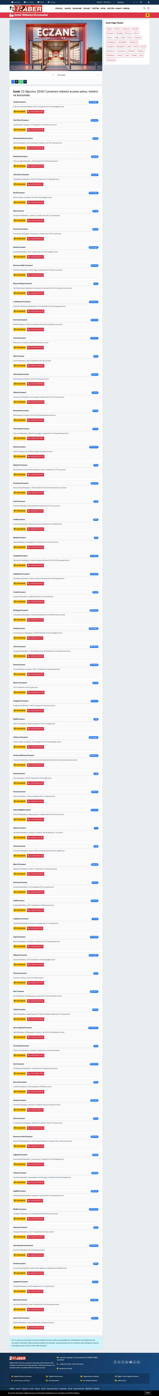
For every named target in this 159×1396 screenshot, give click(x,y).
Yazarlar (53, 2)
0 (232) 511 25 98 (37, 837)
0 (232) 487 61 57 (37, 293)
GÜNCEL (59, 8)
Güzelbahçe (111, 42)
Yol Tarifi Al (20, 111)
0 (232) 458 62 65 (37, 892)
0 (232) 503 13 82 (37, 620)
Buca (136, 33)
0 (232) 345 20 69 (37, 874)
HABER (12, 1389)
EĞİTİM (95, 8)
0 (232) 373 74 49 (37, 1146)
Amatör (18, 1389)
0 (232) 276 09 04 (37, 366)
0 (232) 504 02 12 (37, 583)
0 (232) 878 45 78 (37, 311)
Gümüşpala (111, 60)
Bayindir (126, 29)
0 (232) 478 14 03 (37, 710)
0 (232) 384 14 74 (37, 729)
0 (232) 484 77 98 (37, 692)
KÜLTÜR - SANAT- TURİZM (118, 8)
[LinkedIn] (127, 1362)
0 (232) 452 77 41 (37, 983)
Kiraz (136, 46)
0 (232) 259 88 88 (37, 384)
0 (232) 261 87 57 (37, 257)
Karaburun (133, 42)
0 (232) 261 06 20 (37, 239)
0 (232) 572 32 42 (37, 1128)
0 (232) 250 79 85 (37, 438)
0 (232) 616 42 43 (37, 1164)
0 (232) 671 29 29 (37, 1273)
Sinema (37, 1389)
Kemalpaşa (120, 46)
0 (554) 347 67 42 (37, 456)
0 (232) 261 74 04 (37, 202)
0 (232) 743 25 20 (37, 1219)
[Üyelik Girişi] (147, 2)
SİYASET (87, 8)
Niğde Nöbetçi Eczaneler (23, 1376)
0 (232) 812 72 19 (37, 511)
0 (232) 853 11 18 (36, 928)
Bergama (110, 33)
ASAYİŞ (68, 8)
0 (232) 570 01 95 (37, 166)
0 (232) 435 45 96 (37, 130)
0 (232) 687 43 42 (37, 1055)
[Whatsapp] (134, 1362)
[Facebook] (115, 1362)
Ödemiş (141, 51)
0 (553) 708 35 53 (37, 765)
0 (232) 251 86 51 (37, 1110)
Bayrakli (135, 29)
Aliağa (109, 29)
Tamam (147, 1393)
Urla (141, 55)
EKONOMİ (77, 8)
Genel (43, 1389)
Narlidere (131, 51)
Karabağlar (123, 42)
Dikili (123, 37)
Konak (143, 46)
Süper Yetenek (79, 1389)
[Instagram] (123, 1362)
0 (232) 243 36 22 (37, 747)
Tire (127, 55)
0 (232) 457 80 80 (37, 601)
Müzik (70, 1389)
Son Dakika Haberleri (90, 1380)
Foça (129, 37)
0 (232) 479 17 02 (37, 493)
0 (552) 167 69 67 (37, 819)
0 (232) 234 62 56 (37, 1037)
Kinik (129, 46)
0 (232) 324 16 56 (37, 565)
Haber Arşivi (122, 1380)
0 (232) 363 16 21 (36, 184)
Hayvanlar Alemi (52, 1389)
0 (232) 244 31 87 (37, 420)
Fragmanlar (63, 1389)
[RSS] (138, 1362)
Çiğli (116, 37)
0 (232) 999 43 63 (37, 111)
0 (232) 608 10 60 (37, 783)
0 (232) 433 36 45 (37, 220)
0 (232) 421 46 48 (37, 148)
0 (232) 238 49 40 (37, 1001)
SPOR (103, 8)
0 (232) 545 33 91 (37, 801)
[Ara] (144, 8)
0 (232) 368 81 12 (37, 946)
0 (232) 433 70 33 (37, 329)
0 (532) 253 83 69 (37, 547)
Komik (31, 1389)
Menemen (121, 51)
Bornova (128, 33)
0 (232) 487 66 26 (37, 1091)
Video (42, 2)
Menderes (110, 51)
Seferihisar (111, 55)
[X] (119, 1362)
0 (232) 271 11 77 (36, 638)
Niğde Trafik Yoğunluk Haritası (127, 1376)
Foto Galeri (30, 2)
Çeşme (109, 37)
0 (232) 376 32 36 (37, 856)
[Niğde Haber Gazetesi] (26, 8)
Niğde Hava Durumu (56, 1376)
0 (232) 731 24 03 (37, 1255)
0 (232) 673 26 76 (37, 529)
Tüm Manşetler (53, 1380)
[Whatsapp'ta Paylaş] (21, 82)
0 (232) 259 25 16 (37, 1327)
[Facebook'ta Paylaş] (12, 82)
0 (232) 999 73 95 (37, 1073)
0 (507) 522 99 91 (37, 656)
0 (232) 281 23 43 (37, 347)
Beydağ (119, 33)
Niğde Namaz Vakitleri (91, 1376)
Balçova (117, 29)
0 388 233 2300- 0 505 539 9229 (71, 1364)
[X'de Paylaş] (16, 82)
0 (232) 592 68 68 (37, 1182)
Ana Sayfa (16, 2)
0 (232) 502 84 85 (37, 402)
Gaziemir (138, 37)
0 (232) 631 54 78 (37, 1309)
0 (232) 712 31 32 (36, 1291)
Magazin (25, 1389)
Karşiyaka (110, 46)
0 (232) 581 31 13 (36, 1200)
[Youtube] (130, 1362)
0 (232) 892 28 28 (37, 1019)
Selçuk (120, 55)
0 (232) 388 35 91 (37, 275)
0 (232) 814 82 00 (37, 474)
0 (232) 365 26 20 (37, 674)
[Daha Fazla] (25, 82)
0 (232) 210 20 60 (37, 964)
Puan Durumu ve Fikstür (22, 1380)
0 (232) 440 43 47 (37, 1237)
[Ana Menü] (148, 8)
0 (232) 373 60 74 (37, 910)
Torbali (134, 55)
